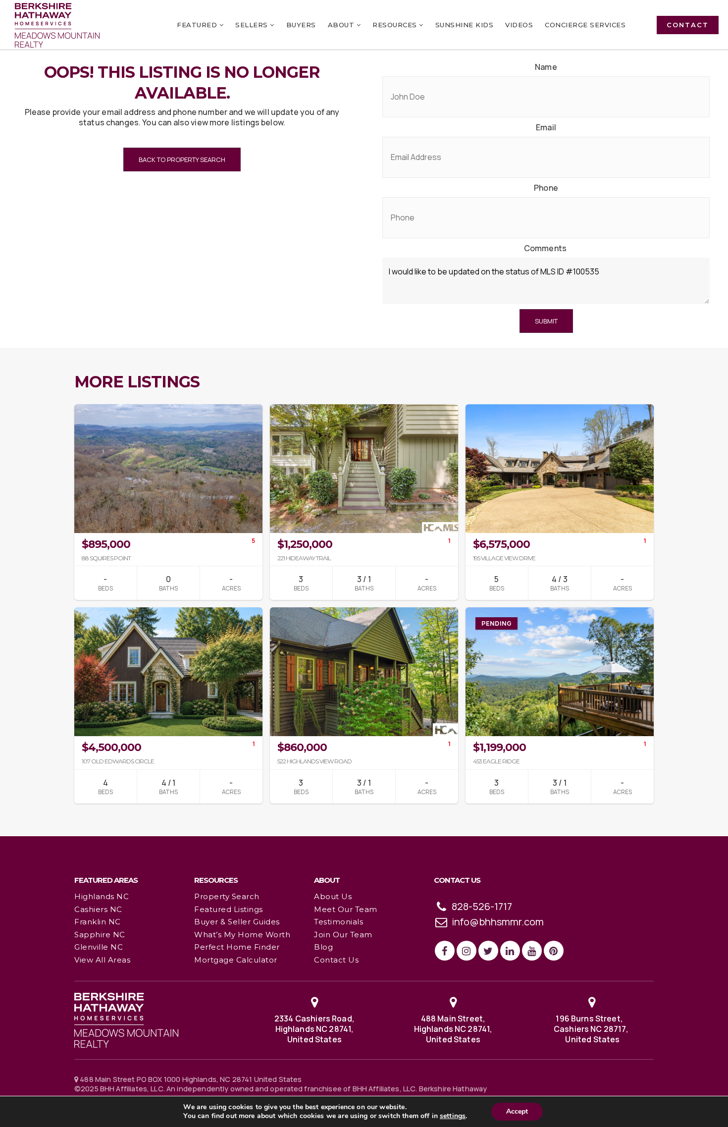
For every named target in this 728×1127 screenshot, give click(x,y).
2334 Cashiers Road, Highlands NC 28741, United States (314, 1028)
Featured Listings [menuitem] (228, 909)
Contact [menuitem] (688, 25)
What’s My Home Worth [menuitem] (242, 934)
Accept (517, 1111)
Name (546, 67)
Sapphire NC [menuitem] (99, 934)
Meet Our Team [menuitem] (345, 909)
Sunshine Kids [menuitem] (464, 25)
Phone (546, 188)
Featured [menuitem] (198, 25)
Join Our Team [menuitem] (343, 934)
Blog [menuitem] (323, 947)
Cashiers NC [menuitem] (98, 909)
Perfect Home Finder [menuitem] (237, 947)
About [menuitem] (342, 25)
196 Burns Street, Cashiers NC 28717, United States (592, 1028)
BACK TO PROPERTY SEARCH (182, 159)
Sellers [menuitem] (252, 25)
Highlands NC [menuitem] (101, 896)
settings (453, 1116)
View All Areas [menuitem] (102, 960)
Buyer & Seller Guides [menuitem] (237, 921)
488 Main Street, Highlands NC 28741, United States (453, 1028)
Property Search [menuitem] (227, 896)
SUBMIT (546, 321)
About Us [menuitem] (333, 896)
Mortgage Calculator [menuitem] (235, 960)
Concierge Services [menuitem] (585, 25)
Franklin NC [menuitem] (97, 921)
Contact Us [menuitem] (336, 960)
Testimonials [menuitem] (338, 921)
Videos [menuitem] (519, 25)
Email (546, 127)
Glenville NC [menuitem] (98, 947)
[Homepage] (57, 25)
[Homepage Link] (126, 1019)
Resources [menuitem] (395, 25)
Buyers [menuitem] (301, 25)
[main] (364, 417)
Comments (545, 248)
